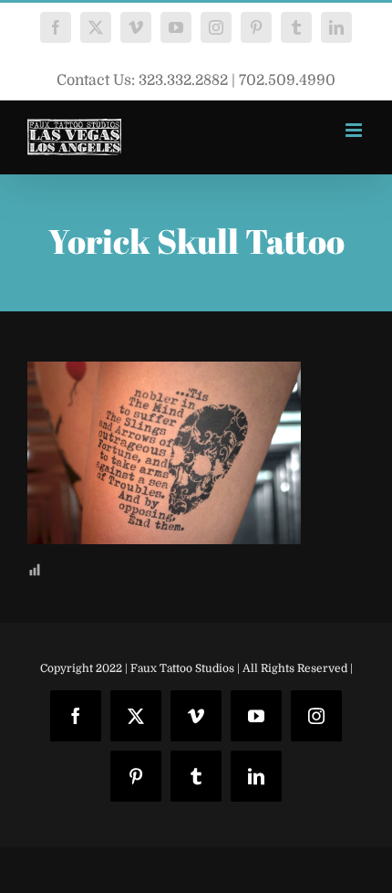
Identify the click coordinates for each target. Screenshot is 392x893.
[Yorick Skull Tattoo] (164, 374)
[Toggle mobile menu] (355, 130)
